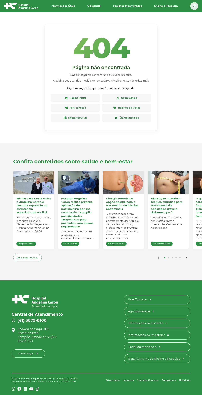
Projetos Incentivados (127, 5)
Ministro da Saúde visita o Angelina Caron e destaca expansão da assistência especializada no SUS (33, 205)
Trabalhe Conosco (148, 380)
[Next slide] (186, 258)
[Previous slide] (158, 258)
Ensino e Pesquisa (166, 5)
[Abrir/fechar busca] (194, 6)
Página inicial (77, 97)
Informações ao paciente (145, 323)
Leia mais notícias (27, 257)
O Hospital (94, 5)
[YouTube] (31, 389)
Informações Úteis (63, 5)
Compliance (169, 380)
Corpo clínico (128, 97)
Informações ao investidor (146, 335)
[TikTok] (37, 389)
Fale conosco (77, 107)
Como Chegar (26, 353)
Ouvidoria (184, 380)
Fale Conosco (137, 299)
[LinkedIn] (25, 389)
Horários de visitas (128, 107)
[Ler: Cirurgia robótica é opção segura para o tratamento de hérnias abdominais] (123, 182)
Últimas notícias (129, 117)
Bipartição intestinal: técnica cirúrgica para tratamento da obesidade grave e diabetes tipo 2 (166, 205)
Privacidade (113, 380)
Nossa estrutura (77, 117)
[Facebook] (19, 389)
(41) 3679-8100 (32, 320)
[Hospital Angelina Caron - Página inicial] (40, 301)
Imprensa (128, 380)
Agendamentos (139, 311)
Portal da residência (142, 347)
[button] (164, 257)
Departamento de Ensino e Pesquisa (154, 359)
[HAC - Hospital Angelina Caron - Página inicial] (21, 6)
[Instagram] (13, 389)
